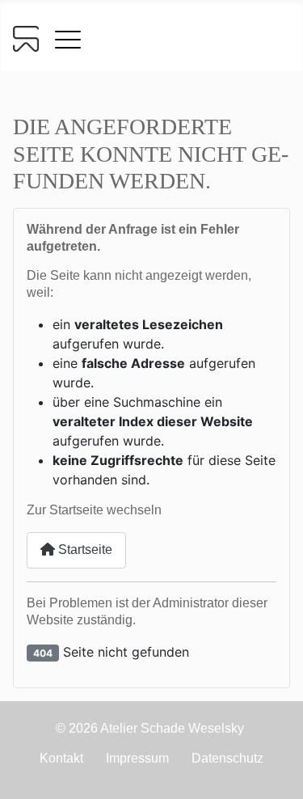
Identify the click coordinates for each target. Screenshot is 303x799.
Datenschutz (227, 758)
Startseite (83, 549)
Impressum (137, 758)
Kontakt (61, 758)
